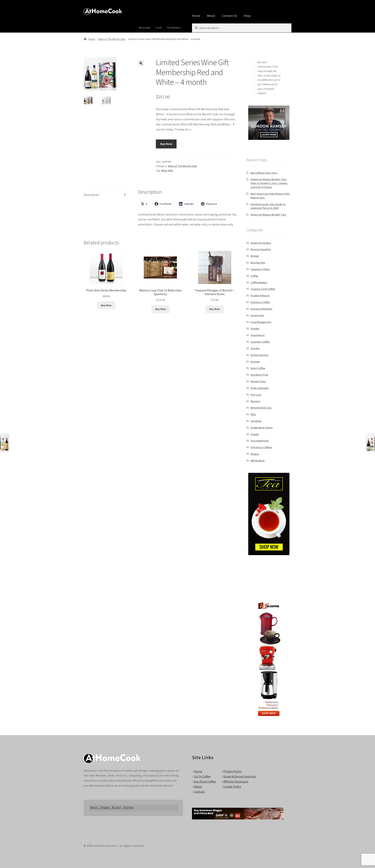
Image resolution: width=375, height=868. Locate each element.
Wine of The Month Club (111, 39)
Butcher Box (258, 262)
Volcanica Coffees (261, 447)
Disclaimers (174, 27)
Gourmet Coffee (260, 341)
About (211, 16)
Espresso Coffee (260, 302)
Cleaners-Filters (260, 269)
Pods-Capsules (260, 388)
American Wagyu (261, 243)
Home (196, 16)
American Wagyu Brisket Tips (268, 214)
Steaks (255, 434)
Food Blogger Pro (261, 322)
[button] (141, 63)
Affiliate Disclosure (235, 781)
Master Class (258, 381)
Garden (255, 328)
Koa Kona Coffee (205, 781)
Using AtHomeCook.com (239, 776)
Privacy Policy (232, 771)
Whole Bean (258, 460)
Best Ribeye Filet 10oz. (264, 173)
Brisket (255, 256)
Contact (199, 791)
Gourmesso (257, 335)
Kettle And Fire (259, 355)
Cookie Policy (232, 786)
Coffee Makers (259, 282)
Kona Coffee (258, 368)
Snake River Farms (262, 427)
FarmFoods (257, 315)
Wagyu (255, 454)
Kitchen (255, 361)
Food (159, 27)
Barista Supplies (261, 249)
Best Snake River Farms (111, 807)
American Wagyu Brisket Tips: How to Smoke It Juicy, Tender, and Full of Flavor (269, 183)
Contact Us (229, 16)
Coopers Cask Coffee (263, 289)
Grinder (255, 348)
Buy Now (166, 144)
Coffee (254, 276)
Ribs (253, 414)
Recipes (255, 401)
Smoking (256, 421)
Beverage (144, 27)
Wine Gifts (167, 170)
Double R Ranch (260, 295)
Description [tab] (91, 195)
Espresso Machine (261, 309)
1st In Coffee (202, 776)
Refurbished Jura (261, 407)
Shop (247, 16)
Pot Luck (256, 394)
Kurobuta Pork (259, 374)
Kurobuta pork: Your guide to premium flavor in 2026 (268, 206)
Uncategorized (260, 440)
